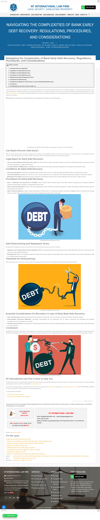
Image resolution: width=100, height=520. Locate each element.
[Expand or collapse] (92, 65)
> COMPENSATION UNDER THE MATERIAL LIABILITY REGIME (23, 450)
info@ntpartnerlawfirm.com (48, 416)
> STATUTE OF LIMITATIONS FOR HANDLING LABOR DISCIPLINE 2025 (25, 454)
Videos (77, 14)
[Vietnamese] (13, 492)
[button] (89, 15)
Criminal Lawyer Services (39, 485)
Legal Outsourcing (37, 476)
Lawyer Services (25, 14)
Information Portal (57, 479)
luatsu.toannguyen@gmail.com (65, 416)
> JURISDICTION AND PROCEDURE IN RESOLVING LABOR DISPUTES (25, 443)
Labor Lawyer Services (39, 488)
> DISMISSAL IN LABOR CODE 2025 (16, 452)
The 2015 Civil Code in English (15, 394)
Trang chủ (48, 43)
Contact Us (83, 14)
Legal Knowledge (48, 14)
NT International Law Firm (15, 93)
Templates (70, 14)
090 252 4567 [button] (50, 386)
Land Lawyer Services (38, 482)
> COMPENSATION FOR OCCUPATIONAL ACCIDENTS (20, 447)
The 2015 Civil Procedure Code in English (18, 396)
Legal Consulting (36, 14)
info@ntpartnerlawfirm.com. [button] (70, 386)
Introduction (14, 14)
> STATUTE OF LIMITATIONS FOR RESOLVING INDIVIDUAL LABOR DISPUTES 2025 (29, 441)
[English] (11, 492)
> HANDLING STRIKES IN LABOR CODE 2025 (18, 439)
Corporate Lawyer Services (40, 479)
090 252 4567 (45, 418)
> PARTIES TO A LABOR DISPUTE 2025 (16, 445)
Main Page (55, 476)
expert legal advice (36, 383)
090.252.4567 (24, 415)
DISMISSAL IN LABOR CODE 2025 (22, 460)
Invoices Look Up (57, 495)
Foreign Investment (58, 498)
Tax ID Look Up (56, 492)
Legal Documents (60, 14)
